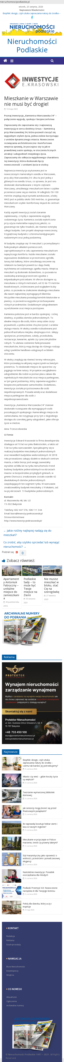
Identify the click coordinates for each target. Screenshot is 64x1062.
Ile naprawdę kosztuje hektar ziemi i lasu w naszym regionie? (40, 825)
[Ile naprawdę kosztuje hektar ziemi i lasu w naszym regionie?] (11, 822)
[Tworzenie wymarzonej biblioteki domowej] (11, 791)
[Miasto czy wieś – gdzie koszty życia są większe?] (11, 775)
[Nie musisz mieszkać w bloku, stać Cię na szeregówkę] (52, 567)
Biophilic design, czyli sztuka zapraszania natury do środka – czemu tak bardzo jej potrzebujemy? (40, 762)
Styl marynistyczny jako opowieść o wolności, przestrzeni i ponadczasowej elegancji (41, 858)
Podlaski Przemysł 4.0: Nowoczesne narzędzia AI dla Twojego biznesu (40, 889)
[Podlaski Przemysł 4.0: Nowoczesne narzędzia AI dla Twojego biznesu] (11, 886)
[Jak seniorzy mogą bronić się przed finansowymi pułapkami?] (11, 806)
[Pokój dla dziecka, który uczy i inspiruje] (11, 902)
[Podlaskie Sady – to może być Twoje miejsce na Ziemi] (32, 567)
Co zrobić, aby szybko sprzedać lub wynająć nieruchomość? (31, 544)
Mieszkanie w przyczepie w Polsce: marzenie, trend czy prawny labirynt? (40, 841)
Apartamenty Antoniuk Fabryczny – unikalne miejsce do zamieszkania (11, 588)
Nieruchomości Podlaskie (32, 45)
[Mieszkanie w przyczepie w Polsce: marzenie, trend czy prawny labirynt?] (11, 838)
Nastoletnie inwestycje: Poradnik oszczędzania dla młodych (38, 874)
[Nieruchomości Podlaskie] (5, 60)
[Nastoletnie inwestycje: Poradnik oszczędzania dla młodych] (11, 870)
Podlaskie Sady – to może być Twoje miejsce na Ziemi (30, 587)
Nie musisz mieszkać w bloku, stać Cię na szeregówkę (51, 585)
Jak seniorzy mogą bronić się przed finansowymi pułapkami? (39, 809)
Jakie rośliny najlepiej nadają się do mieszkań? (27, 533)
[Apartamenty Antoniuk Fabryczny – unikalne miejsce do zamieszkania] (11, 567)
